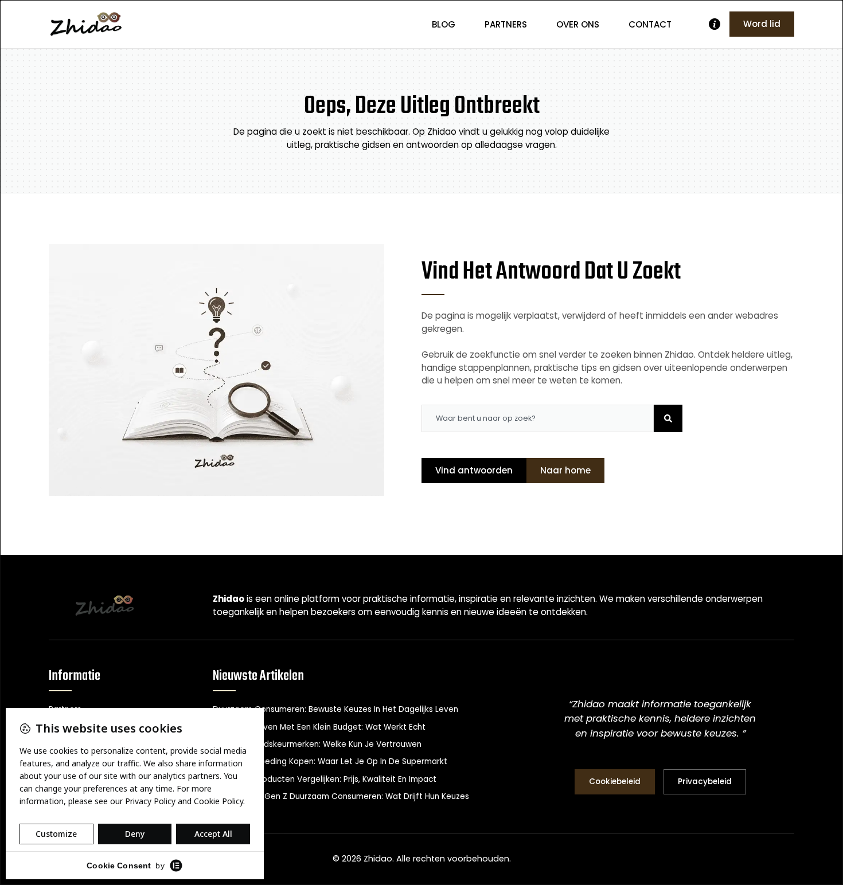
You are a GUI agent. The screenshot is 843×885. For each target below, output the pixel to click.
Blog (443, 24)
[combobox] (538, 418)
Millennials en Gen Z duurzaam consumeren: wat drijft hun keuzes (341, 796)
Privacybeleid (705, 781)
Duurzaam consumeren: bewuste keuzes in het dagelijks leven (335, 709)
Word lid (761, 24)
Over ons (577, 24)
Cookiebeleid (615, 781)
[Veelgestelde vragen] (714, 24)
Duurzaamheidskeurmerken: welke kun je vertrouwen (317, 744)
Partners (506, 24)
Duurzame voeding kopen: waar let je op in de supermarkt (330, 761)
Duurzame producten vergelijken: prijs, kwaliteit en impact (324, 779)
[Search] (668, 418)
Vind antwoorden (474, 470)
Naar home (565, 470)
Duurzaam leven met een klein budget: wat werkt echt (319, 727)
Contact (650, 24)
